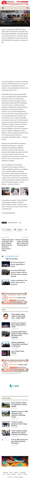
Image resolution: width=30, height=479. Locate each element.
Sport (4, 474)
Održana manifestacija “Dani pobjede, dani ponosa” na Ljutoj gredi (19, 282)
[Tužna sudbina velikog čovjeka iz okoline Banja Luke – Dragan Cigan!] (6, 316)
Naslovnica (5, 472)
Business (4, 274)
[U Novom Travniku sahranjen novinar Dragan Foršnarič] (6, 424)
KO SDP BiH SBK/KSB (12, 222)
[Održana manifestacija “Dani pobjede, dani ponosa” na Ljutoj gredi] (6, 282)
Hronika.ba (11, 477)
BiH (3, 284)
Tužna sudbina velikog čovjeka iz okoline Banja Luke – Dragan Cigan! (18, 316)
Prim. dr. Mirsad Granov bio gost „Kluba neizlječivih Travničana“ (19, 441)
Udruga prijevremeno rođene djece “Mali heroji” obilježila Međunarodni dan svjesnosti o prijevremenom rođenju (8, 245)
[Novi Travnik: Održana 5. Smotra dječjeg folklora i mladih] (6, 264)
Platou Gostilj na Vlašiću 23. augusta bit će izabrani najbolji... (19, 404)
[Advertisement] (15, 60)
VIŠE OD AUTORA (12, 259)
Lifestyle (8, 474)
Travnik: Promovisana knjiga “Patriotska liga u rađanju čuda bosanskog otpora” (21, 242)
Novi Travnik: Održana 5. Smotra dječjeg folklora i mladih (18, 264)
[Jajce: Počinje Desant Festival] (6, 353)
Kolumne (25, 474)
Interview (19, 474)
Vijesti (8, 11)
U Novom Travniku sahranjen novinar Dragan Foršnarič (19, 423)
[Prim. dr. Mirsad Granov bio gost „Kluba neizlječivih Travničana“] (6, 441)
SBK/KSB (12, 11)
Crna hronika (22, 472)
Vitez (20, 222)
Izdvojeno (4, 11)
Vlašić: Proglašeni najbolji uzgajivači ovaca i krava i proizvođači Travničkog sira (19, 432)
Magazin (14, 474)
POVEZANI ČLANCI (12, 256)
